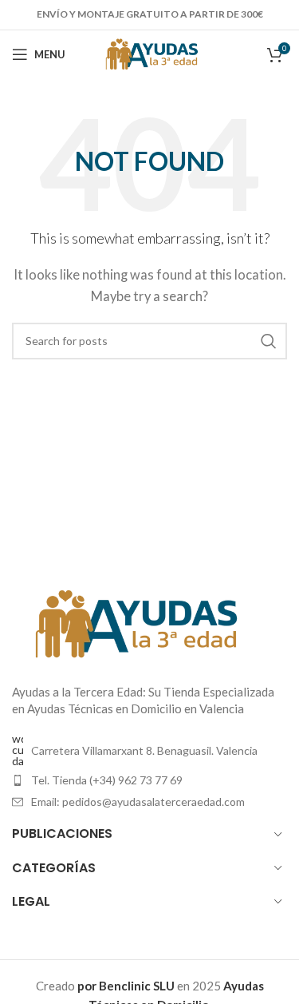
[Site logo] (149, 53)
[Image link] (131, 622)
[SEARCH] (268, 341)
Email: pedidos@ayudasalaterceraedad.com (138, 801)
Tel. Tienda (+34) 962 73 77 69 (107, 780)
